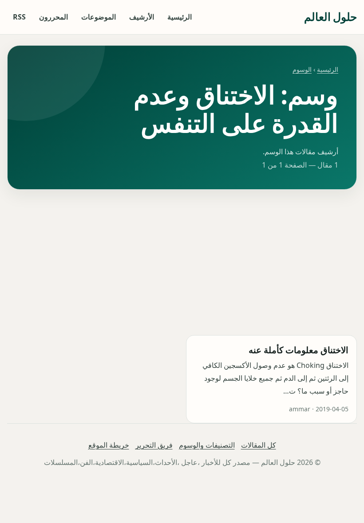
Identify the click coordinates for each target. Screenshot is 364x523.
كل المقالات (258, 445)
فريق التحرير (154, 445)
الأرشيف (141, 17)
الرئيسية (179, 17)
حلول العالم (330, 16)
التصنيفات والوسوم (207, 445)
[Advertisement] (182, 262)
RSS (19, 17)
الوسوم (302, 69)
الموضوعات (98, 17)
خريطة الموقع (108, 445)
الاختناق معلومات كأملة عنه (298, 350)
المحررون (53, 17)
